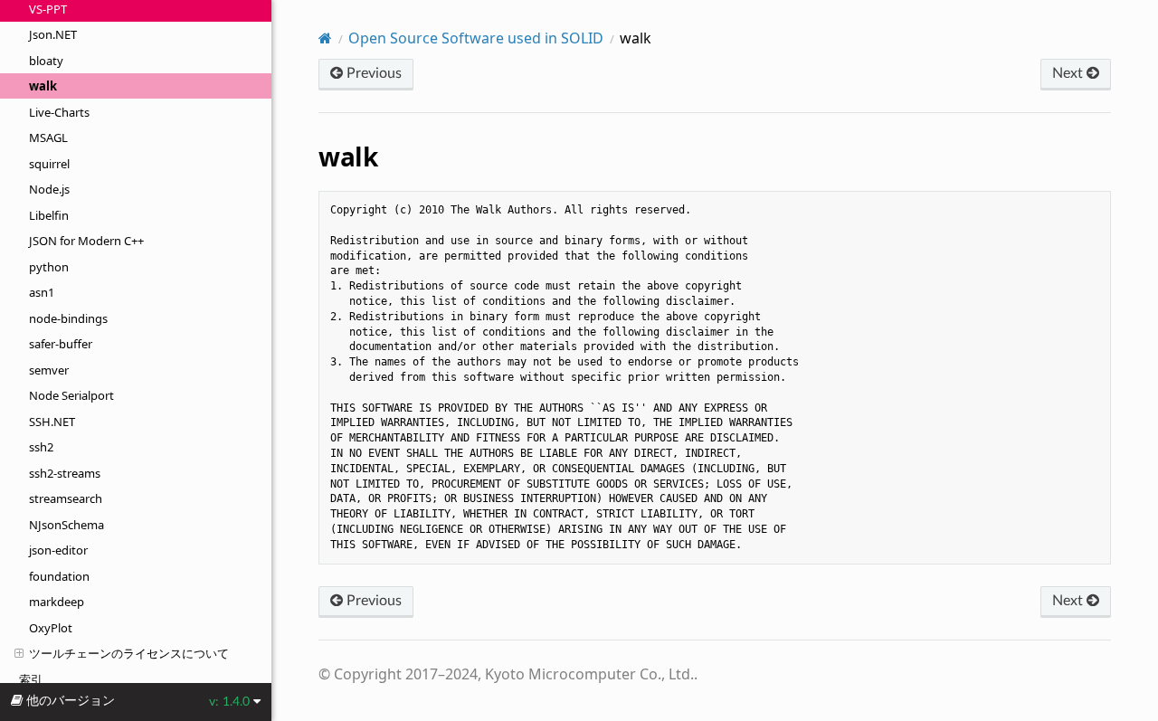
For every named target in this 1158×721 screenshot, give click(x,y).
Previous (372, 73)
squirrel (49, 164)
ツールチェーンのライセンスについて (129, 653)
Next (1069, 73)
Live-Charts (59, 112)
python (49, 267)
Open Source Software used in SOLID (475, 38)
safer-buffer (60, 344)
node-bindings (68, 318)
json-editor (58, 550)
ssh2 (41, 447)
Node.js (49, 189)
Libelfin (49, 215)
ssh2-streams (64, 473)
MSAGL (48, 137)
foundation (59, 576)
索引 (31, 679)
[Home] (325, 38)
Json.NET (53, 34)
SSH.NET (52, 421)
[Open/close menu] (19, 653)
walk (43, 86)
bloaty (46, 60)
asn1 (41, 292)
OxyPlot (50, 628)
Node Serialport (71, 395)
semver (49, 370)
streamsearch (65, 498)
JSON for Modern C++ (86, 240)
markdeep (56, 601)
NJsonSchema (66, 525)
